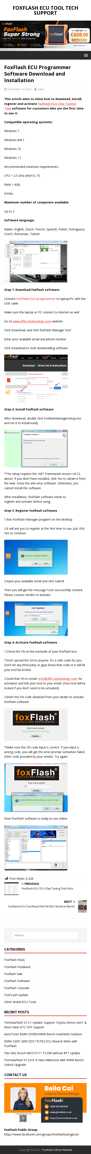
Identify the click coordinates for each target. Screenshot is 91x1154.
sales (40, 89)
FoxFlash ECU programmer (36, 299)
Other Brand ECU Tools (20, 1002)
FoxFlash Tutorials (16, 988)
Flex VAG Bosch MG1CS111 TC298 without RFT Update (42, 1053)
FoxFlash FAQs (14, 960)
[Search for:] (45, 935)
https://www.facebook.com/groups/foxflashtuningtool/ (41, 1134)
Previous (5, 35)
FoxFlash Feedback (17, 967)
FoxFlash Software (17, 981)
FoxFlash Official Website (57, 1150)
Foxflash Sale (13, 974)
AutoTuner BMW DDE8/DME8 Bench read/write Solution (43, 1034)
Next (86, 35)
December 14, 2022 (20, 89)
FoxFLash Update (16, 995)
